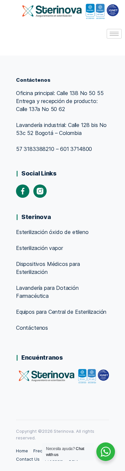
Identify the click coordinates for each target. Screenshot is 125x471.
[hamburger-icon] (114, 34)
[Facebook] (22, 191)
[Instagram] (40, 191)
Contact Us (28, 459)
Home (22, 450)
